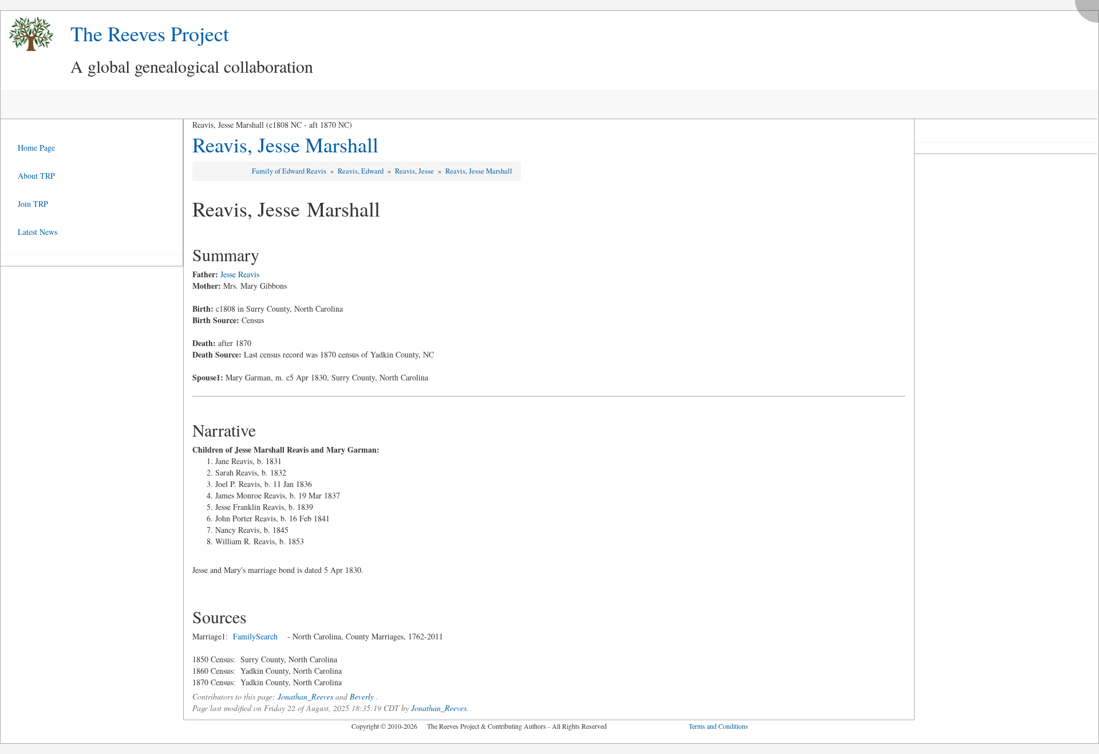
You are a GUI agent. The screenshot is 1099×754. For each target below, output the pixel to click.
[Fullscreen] (1090, 8)
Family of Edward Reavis (290, 171)
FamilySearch (255, 636)
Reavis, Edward (361, 171)
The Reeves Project (149, 33)
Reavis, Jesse (415, 171)
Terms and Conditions (718, 726)
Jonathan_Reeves (305, 696)
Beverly (362, 696)
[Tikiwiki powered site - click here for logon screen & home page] (27, 34)
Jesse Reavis (239, 274)
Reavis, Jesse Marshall (285, 144)
